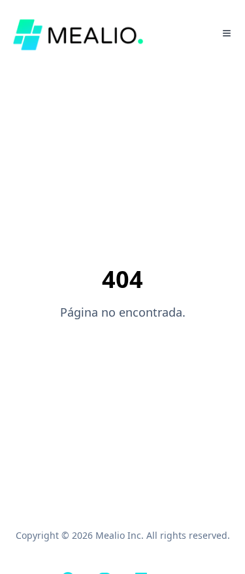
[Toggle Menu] (226, 33)
